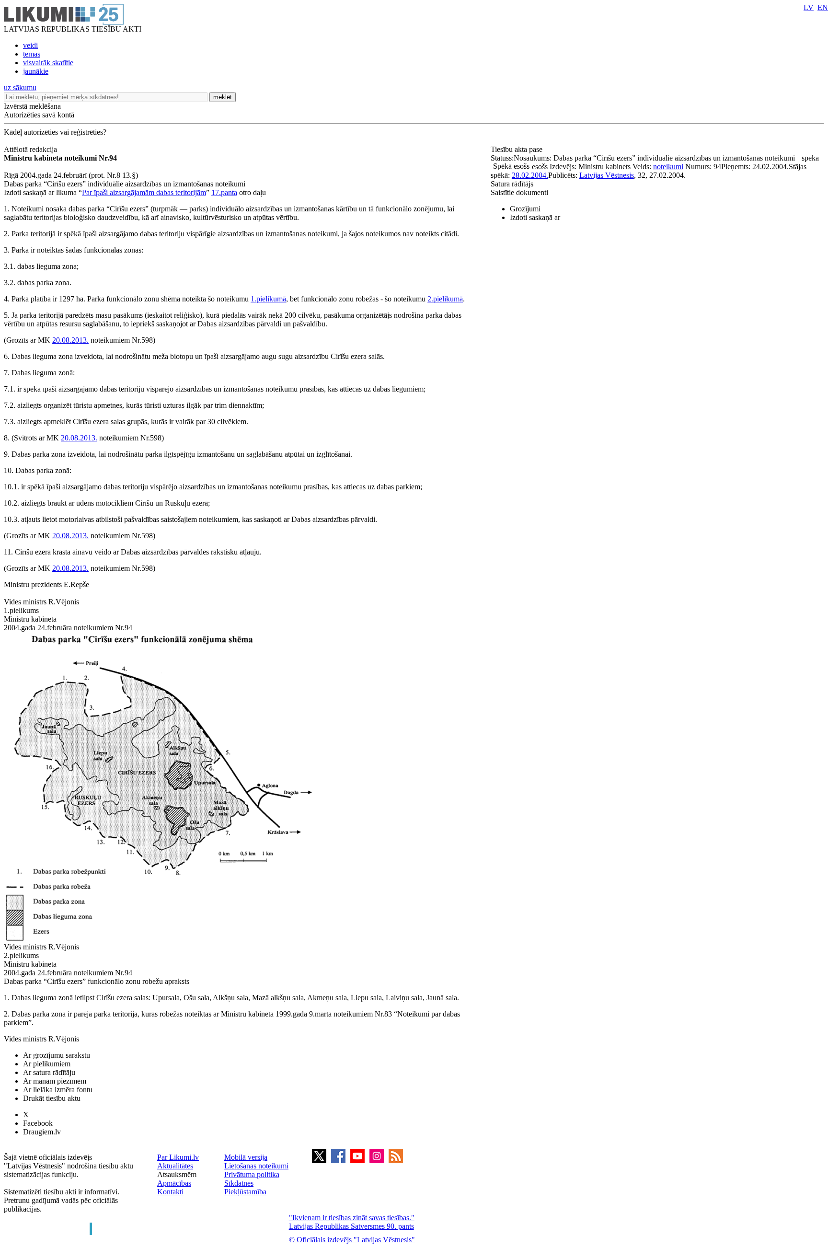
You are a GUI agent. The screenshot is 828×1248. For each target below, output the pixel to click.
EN (822, 7)
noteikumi (668, 166)
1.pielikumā (268, 299)
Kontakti (170, 1192)
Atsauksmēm (176, 1174)
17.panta (224, 192)
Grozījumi (525, 209)
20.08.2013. (70, 340)
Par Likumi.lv (178, 1157)
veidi (30, 45)
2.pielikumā (445, 299)
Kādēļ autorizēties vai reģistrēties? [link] (55, 132)
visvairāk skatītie (48, 62)
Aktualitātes (175, 1166)
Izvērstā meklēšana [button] (32, 106)
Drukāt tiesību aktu (51, 1098)
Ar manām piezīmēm (54, 1081)
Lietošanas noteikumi (256, 1166)
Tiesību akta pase (517, 149)
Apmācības (174, 1183)
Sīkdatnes (238, 1183)
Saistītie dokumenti (519, 192)
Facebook (38, 1123)
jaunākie (35, 71)
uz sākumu (20, 87)
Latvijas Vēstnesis (606, 175)
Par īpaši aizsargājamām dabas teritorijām (144, 192)
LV (809, 7)
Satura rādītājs (512, 184)
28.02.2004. (530, 175)
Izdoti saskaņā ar (535, 217)
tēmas (31, 54)
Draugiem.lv (42, 1132)
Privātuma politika (251, 1174)
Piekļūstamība (245, 1192)
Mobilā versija (245, 1157)
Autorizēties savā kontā (39, 115)
